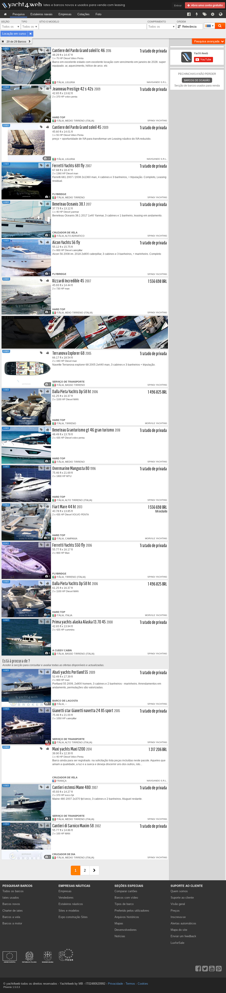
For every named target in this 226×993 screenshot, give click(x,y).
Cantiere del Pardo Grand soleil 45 (76, 127)
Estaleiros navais (41, 14)
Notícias (120, 936)
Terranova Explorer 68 (68, 353)
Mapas (119, 923)
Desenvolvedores (126, 929)
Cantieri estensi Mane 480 (71, 787)
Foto (98, 14)
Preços (175, 910)
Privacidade (115, 983)
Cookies (143, 983)
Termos (130, 983)
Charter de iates (12, 910)
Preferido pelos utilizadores (132, 910)
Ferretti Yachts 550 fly (68, 545)
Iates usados (10, 897)
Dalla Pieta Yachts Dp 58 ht (71, 391)
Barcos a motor (12, 923)
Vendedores (65, 897)
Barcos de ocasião (197, 80)
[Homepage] (5, 14)
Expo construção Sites (73, 917)
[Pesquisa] (219, 26)
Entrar (178, 5)
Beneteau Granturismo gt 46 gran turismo (83, 429)
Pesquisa (18, 14)
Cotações (83, 14)
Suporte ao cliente (182, 897)
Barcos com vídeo (126, 897)
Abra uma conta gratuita (206, 5)
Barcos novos (11, 904)
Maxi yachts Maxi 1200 (68, 748)
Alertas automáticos (183, 923)
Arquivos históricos (127, 917)
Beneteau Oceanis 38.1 (68, 203)
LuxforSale (177, 942)
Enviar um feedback (183, 936)
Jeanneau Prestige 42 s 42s (72, 88)
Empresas (65, 14)
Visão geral (178, 904)
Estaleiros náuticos (70, 904)
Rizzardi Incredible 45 (68, 280)
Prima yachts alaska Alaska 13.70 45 (79, 621)
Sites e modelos (68, 910)
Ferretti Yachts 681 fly (68, 165)
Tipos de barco (124, 904)
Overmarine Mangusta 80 (70, 468)
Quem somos (179, 891)
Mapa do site (179, 929)
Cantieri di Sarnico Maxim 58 (73, 825)
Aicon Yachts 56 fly (66, 242)
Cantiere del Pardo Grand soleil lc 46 (78, 50)
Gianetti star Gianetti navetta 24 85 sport (82, 710)
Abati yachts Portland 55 (70, 672)
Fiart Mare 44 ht (64, 506)
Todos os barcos (13, 891)
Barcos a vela (11, 917)
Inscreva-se (178, 917)
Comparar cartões (126, 891)
